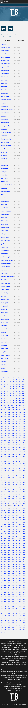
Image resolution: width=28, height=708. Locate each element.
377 (20, 496)
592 (13, 569)
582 (1, 566)
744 (5, 620)
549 (9, 555)
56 (16, 391)
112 (24, 407)
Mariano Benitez (5, 122)
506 (5, 541)
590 (5, 569)
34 (23, 384)
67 (1, 395)
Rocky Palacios (4, 352)
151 (13, 421)
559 (20, 557)
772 (5, 629)
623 (24, 578)
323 (1, 480)
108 (9, 407)
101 (8, 405)
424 (13, 512)
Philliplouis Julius (5, 319)
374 (9, 496)
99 (1, 405)
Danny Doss (4, 103)
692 (20, 601)
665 (24, 592)
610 (1, 576)
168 (24, 426)
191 (5, 435)
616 (24, 576)
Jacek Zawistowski (5, 240)
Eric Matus (3, 332)
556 (9, 557)
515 (13, 543)
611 (5, 576)
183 (1, 433)
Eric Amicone (4, 129)
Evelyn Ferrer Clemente (7, 109)
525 (24, 545)
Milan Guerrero (5, 142)
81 (20, 398)
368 (13, 494)
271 (16, 461)
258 (20, 456)
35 (1, 386)
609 (24, 573)
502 (16, 538)
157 (9, 424)
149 (5, 421)
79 (13, 398)
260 (1, 459)
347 (13, 487)
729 (1, 615)
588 (24, 566)
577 (9, 564)
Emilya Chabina (4, 342)
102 (12, 405)
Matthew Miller (5, 221)
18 (23, 379)
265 (20, 459)
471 (5, 529)
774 (13, 629)
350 (24, 487)
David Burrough (5, 214)
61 (7, 393)
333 (13, 482)
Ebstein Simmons (5, 90)
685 (20, 599)
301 (24, 470)
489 (20, 534)
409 (9, 508)
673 (1, 597)
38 (10, 386)
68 (4, 395)
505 (1, 541)
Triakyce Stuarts (5, 299)
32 (16, 384)
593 (16, 569)
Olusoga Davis (4, 106)
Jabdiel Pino (4, 135)
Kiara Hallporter (5, 280)
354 (13, 489)
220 (9, 445)
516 (16, 543)
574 (24, 562)
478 (5, 531)
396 (13, 503)
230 (20, 447)
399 (24, 503)
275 (5, 463)
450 (5, 522)
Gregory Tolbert (5, 355)
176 (1, 431)
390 (16, 501)
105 (23, 405)
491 (1, 536)
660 (5, 592)
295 (1, 470)
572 (16, 562)
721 (24, 611)
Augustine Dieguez (6, 263)
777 (24, 629)
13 (7, 379)
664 (20, 592)
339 (9, 484)
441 (24, 517)
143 (9, 419)
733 (16, 615)
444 (9, 519)
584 (9, 566)
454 (20, 522)
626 (9, 580)
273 (24, 461)
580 (20, 564)
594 (20, 569)
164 (9, 426)
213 (9, 442)
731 (9, 615)
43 (1, 388)
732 (13, 615)
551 (16, 555)
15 (13, 379)
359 (5, 491)
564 (13, 559)
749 (24, 620)
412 (20, 508)
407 (1, 508)
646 (5, 587)
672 (24, 594)
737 (5, 618)
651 (24, 587)
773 (9, 629)
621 (16, 578)
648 (13, 587)
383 (16, 498)
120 (1, 412)
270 (13, 461)
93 (7, 403)
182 (24, 431)
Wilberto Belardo (5, 77)
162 (1, 426)
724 (9, 613)
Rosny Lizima (4, 168)
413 (24, 508)
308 (24, 473)
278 (16, 463)
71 (13, 395)
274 (1, 463)
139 (20, 417)
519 (1, 545)
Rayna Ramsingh (5, 73)
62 (10, 393)
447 (20, 519)
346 (9, 487)
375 (13, 496)
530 (16, 548)
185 (9, 433)
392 (24, 501)
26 (23, 381)
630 (24, 580)
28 (4, 384)
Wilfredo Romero (5, 60)
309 (1, 475)
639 (5, 585)
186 (13, 433)
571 (13, 562)
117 (16, 410)
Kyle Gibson (4, 345)
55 (13, 391)
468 (20, 526)
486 (9, 534)
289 (5, 468)
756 (24, 622)
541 (5, 552)
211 (1, 442)
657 (20, 590)
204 (1, 440)
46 (10, 388)
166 (16, 426)
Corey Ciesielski (5, 306)
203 (24, 438)
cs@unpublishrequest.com (13, 690)
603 (1, 573)
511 (24, 541)
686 (24, 599)
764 (1, 627)
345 (5, 487)
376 (16, 496)
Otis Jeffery (4, 361)
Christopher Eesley (6, 139)
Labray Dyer (4, 152)
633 (9, 583)
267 (1, 461)
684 (16, 599)
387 (5, 501)
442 (1, 519)
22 (10, 381)
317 (5, 477)
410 (13, 508)
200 (13, 438)
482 (20, 531)
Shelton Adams (5, 250)
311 (9, 475)
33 (20, 384)
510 (20, 541)
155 (1, 424)
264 (16, 459)
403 (11, 505)
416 (9, 510)
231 (24, 447)
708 (1, 608)
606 (13, 573)
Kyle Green (4, 204)
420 (24, 510)
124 (16, 412)
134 (1, 417)
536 (13, 550)
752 (9, 622)
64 (16, 393)
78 (10, 398)
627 (13, 580)
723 (5, 613)
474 (16, 529)
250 (16, 454)
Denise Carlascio (5, 329)
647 (9, 587)
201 (16, 438)
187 (16, 433)
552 (20, 555)
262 (9, 459)
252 (24, 454)
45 (7, 388)
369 (16, 494)
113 (1, 410)
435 (1, 517)
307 (20, 473)
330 (1, 482)
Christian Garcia (5, 227)
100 (5, 405)
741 (20, 618)
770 (24, 627)
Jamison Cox (4, 158)
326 (13, 480)
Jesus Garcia (4, 270)
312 (13, 475)
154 (24, 421)
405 (19, 505)
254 (5, 456)
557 (13, 557)
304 (9, 473)
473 (13, 529)
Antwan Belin (4, 86)
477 (1, 531)
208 (16, 440)
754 (16, 622)
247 (5, 454)
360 (9, 491)
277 (13, 463)
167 (20, 426)
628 (16, 580)
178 (9, 431)
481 (16, 531)
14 (10, 379)
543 (13, 552)
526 (1, 548)
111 (20, 407)
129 (9, 414)
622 (20, 578)
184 (5, 433)
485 (5, 534)
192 (9, 435)
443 (5, 519)
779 (5, 632)
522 (13, 545)
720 (20, 611)
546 (24, 552)
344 (1, 487)
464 (5, 526)
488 (16, 534)
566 (20, 559)
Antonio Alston (4, 165)
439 (16, 517)
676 (13, 597)
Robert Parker (4, 230)
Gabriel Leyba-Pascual (7, 260)
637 (24, 583)
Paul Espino (4, 171)
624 (1, 580)
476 (24, 529)
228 (13, 447)
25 (20, 381)
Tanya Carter (4, 83)
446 (16, 519)
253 (1, 456)
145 (16, 419)
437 (9, 517)
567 (24, 559)
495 (16, 536)
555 (5, 557)
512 (1, 543)
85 (7, 400)
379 (1, 498)
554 (1, 557)
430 (9, 515)
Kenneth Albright (5, 266)
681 (5, 599)
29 (7, 384)
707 (24, 606)
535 (9, 550)
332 (9, 482)
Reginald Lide (4, 247)
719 (16, 611)
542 (9, 552)
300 (20, 470)
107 (5, 407)
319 (13, 477)
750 (1, 622)
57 (20, 391)
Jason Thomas (4, 322)
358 (1, 491)
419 (20, 510)
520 (5, 545)
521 (9, 545)
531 (20, 548)
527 (5, 548)
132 (20, 414)
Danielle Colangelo (5, 286)
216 (20, 442)
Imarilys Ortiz (4, 181)
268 (5, 461)
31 (13, 384)
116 (13, 410)
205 (5, 440)
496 (20, 536)
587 (20, 566)
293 (20, 468)
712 (16, 608)
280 (24, 463)
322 (24, 477)
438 (13, 517)
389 (13, 501)
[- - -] (1, 1)
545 (20, 552)
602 (24, 571)
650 (20, 587)
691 (16, 601)
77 (7, 398)
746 (13, 620)
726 (16, 613)
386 (1, 501)
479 (9, 531)
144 (13, 419)
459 (13, 524)
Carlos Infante (4, 253)
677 (16, 597)
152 (16, 421)
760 (13, 625)
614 (16, 576)
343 (24, 484)
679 (24, 597)
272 (20, 461)
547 (1, 555)
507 (9, 541)
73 (20, 395)
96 (16, 403)
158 (13, 424)
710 (9, 608)
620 (13, 578)
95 (13, 403)
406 (22, 505)
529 (13, 548)
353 (9, 489)
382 (13, 498)
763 (24, 625)
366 (5, 494)
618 (5, 578)
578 (13, 564)
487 (13, 534)
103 (16, 405)
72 (16, 395)
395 (9, 503)
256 (13, 456)
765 (5, 627)
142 (5, 419)
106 (1, 407)
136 (9, 417)
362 (16, 491)
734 (20, 615)
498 (1, 538)
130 (13, 414)
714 (24, 608)
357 (24, 489)
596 (1, 571)
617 (1, 578)
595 (24, 569)
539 (24, 550)
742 (24, 618)
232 (1, 449)
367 (9, 494)
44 (4, 388)
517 (20, 543)
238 (24, 449)
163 (5, 426)
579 (16, 564)
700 (24, 604)
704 (13, 606)
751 (5, 622)
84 (4, 400)
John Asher (3, 296)
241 (9, 452)
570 (9, 562)
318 (9, 477)
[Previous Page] (3, 31)
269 (9, 461)
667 (5, 594)
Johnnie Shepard (5, 175)
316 (1, 477)
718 (13, 611)
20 (4, 381)
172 (13, 428)
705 (16, 606)
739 (13, 618)
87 (13, 400)
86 (10, 400)
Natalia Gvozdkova (6, 132)
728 (24, 613)
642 (16, 585)
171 (9, 428)
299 (16, 470)
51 (1, 391)
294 (24, 468)
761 (16, 625)
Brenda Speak (4, 302)
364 (24, 491)
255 (9, 456)
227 (9, 447)
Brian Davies (4, 80)
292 (16, 468)
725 (13, 613)
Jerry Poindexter (5, 63)
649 (16, 587)
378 (24, 496)
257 (16, 456)
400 (1, 505)
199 (9, 438)
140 (24, 417)
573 (20, 562)
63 (13, 393)
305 (13, 473)
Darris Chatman (5, 162)
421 (1, 512)
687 (1, 601)
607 (16, 573)
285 (16, 466)
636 (20, 583)
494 (13, 536)
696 (9, 604)
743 (1, 620)
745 (9, 620)
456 (1, 524)
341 (16, 484)
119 (24, 410)
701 (1, 606)
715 (1, 611)
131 (16, 414)
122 (9, 412)
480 (13, 531)
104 (20, 405)
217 (24, 442)
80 (16, 398)
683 (13, 599)
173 (16, 428)
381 (9, 498)
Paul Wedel (4, 188)
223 (20, 445)
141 (1, 419)
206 (9, 440)
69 (7, 395)
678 (20, 597)
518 (24, 543)
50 (23, 388)
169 (1, 428)
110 (16, 407)
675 (9, 597)
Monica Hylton (4, 358)
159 (16, 424)
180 (16, 431)
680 (1, 599)
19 (1, 381)
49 (20, 388)
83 (1, 400)
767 (13, 627)
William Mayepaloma (6, 283)
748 (20, 620)
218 (1, 445)
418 (16, 510)
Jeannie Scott (4, 224)
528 (9, 548)
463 (1, 526)
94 (10, 403)
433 (20, 515)
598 (9, 571)
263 (13, 459)
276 (9, 463)
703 (9, 606)
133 (24, 414)
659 (1, 592)
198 (5, 438)
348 (16, 487)
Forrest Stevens (5, 198)
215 (16, 442)
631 (1, 583)
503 (20, 538)
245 (24, 452)
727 (20, 613)
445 (13, 519)
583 (5, 566)
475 (20, 529)
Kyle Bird (3, 244)
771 (1, 629)
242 (13, 452)
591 (9, 569)
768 (16, 627)
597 (5, 571)
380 (5, 498)
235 (13, 449)
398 (20, 503)
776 (20, 629)
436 (5, 517)
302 (1, 473)
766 (9, 627)
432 (16, 515)
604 (5, 573)
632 (5, 583)
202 (20, 438)
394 (5, 503)
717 (9, 611)
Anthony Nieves (5, 234)
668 (9, 594)
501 (13, 538)
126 (24, 412)
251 (20, 454)
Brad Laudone (4, 338)
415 (5, 510)
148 (1, 421)
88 (16, 400)
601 (20, 571)
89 (20, 400)
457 (5, 524)
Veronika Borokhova (6, 145)
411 (16, 508)
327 (16, 480)
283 (9, 466)
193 (13, 435)
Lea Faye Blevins (5, 47)
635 (16, 583)
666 (1, 594)
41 (20, 386)
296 (5, 470)
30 (10, 384)
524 (20, 545)
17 (20, 379)
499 (5, 538)
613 (13, 576)
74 (23, 395)
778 (1, 632)
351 (1, 489)
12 (4, 379)
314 (20, 475)
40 (16, 386)
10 (23, 377)
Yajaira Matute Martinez (7, 185)
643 (20, 585)
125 (20, 412)
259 (24, 456)
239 (1, 452)
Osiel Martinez (4, 149)
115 (9, 410)
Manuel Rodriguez (5, 57)
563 (9, 559)
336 (24, 482)
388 (9, 501)
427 (24, 512)
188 (20, 433)
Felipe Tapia (4, 44)
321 (20, 477)
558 (16, 557)
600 (16, 571)
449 (1, 522)
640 (9, 585)
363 (20, 491)
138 (16, 417)
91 (1, 403)
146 (20, 419)
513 (5, 543)
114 (5, 410)
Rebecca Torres (5, 237)
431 (13, 515)
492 (5, 536)
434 (24, 515)
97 (20, 403)
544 (16, 552)
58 (23, 391)
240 (5, 452)
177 (5, 431)
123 (13, 412)
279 (20, 463)
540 (1, 552)
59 (1, 393)
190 (1, 435)
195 (20, 435)
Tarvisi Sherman (5, 50)
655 (13, 590)
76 (4, 398)
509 (16, 541)
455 (24, 522)
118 (20, 410)
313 (16, 475)
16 (16, 379)
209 (20, 440)
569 (5, 562)
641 (13, 585)
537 (16, 550)
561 (1, 559)
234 (9, 449)
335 (20, 482)
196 (24, 435)
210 (24, 440)
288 (1, 468)
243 (16, 452)
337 (1, 484)
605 (9, 573)
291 (13, 468)
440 (20, 517)
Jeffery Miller (4, 217)
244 (20, 452)
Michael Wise (4, 365)
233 (5, 449)
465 (9, 526)
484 (1, 534)
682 (9, 599)
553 (24, 555)
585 (13, 566)
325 (9, 480)
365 (1, 494)
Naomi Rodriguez (5, 293)
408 (5, 508)
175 (24, 428)
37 (7, 386)
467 (16, 526)
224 (24, 445)
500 (9, 538)
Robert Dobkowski (6, 211)
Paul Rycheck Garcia (6, 99)
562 (5, 559)
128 (5, 414)
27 (1, 384)
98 (23, 403)
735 (24, 615)
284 (13, 466)
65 (20, 393)
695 (5, 604)
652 (1, 590)
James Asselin (4, 316)
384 (20, 498)
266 (24, 459)
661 (9, 592)
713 (20, 608)
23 (13, 381)
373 (5, 496)
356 (20, 489)
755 (20, 622)
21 (7, 381)
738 (9, 618)
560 (24, 557)
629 (20, 580)
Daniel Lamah (4, 119)
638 (1, 585)
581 (24, 564)
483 (24, 531)
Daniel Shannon (5, 289)
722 (1, 613)
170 (5, 428)
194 (16, 435)
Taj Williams (4, 155)
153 (20, 421)
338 (5, 484)
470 (1, 529)
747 (16, 620)
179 (13, 431)
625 (5, 580)
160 (20, 424)
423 (9, 512)
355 (16, 489)
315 (24, 475)
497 (24, 536)
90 (23, 400)
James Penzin (4, 208)
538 (20, 550)
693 (24, 601)
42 (23, 386)
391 (20, 501)
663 (16, 592)
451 (9, 522)
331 (5, 482)
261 (5, 459)
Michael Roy (4, 116)
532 (24, 548)
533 (1, 550)
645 (1, 587)
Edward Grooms (5, 309)
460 (16, 524)
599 (13, 571)
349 (20, 487)
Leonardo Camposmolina (7, 276)
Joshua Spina (4, 325)
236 (16, 449)
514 (9, 543)
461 (20, 524)
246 (1, 454)
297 (9, 470)
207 (13, 440)
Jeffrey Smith (4, 273)
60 (4, 393)
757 (1, 625)
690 (13, 601)
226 (5, 447)
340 (13, 484)
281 (1, 466)
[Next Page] (10, 31)
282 (5, 466)
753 (13, 622)
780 (9, 632)
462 (24, 524)
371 (24, 494)
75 (1, 398)
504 (24, 538)
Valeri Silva (3, 368)
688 (5, 601)
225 (1, 447)
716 (5, 611)
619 (9, 578)
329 (24, 480)
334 (16, 482)
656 (16, 590)
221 (13, 445)
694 (1, 604)
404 (15, 505)
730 (5, 615)
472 (9, 529)
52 (4, 391)
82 (23, 398)
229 (16, 447)
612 (9, 576)
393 (1, 503)
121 (5, 412)
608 (20, 573)
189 (24, 433)
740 (16, 618)
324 (5, 480)
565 (16, 559)
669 (13, 594)
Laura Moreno (4, 93)
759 (9, 625)
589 (1, 569)
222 (16, 445)
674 (5, 597)
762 (20, 625)
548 (5, 555)
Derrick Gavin (4, 54)
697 (13, 604)
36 (4, 386)
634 (13, 583)
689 (9, 601)
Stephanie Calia (5, 70)
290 (9, 468)
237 (20, 449)
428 (1, 515)
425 (16, 512)
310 (5, 475)
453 (16, 522)
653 (5, 590)
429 (5, 515)
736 (1, 618)
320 (16, 477)
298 (13, 470)
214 (13, 442)
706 (20, 606)
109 (13, 407)
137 (13, 417)
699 (20, 604)
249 (13, 454)
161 (24, 424)
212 (5, 442)
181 (20, 431)
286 (20, 466)
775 (16, 629)
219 (5, 445)
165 (13, 426)
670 (16, 594)
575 (1, 564)
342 (20, 484)
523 (16, 545)
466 (13, 526)
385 (24, 498)
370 (20, 494)
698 (16, 604)
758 (5, 625)
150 (9, 421)
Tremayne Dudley (5, 126)
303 (5, 473)
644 (24, 585)
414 (1, 510)
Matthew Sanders (5, 96)
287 (24, 466)
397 (16, 503)
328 (20, 480)
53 (7, 391)
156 (5, 424)
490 (24, 534)
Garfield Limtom (5, 113)
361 (13, 491)
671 (20, 594)
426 (20, 512)
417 (13, 510)
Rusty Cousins (4, 312)
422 (5, 512)
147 (24, 419)
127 (1, 414)
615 (20, 576)
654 (9, 590)
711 (13, 608)
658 (24, 590)
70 (10, 395)
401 (5, 505)
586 (16, 566)
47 (13, 388)
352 (5, 489)
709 (5, 608)
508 (13, 541)
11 (1, 379)
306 (16, 473)
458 (9, 524)
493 (9, 536)
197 (1, 438)
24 (16, 381)
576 (5, 564)
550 (13, 555)
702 (5, 606)
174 (20, 428)
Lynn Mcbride (4, 371)
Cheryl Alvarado (5, 201)
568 (1, 562)
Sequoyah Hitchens (6, 67)
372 (1, 496)
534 (5, 550)
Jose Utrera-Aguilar (6, 257)
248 (9, 454)
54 (10, 391)
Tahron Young (4, 178)
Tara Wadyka (4, 335)
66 (23, 393)
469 (24, 526)
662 (13, 592)
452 (13, 522)
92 (4, 403)
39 (13, 386)
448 (24, 519)
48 (16, 388)
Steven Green (4, 348)
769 (20, 627)
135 (5, 417)
